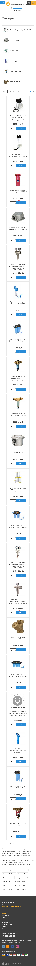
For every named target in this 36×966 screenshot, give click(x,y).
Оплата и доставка (7, 924)
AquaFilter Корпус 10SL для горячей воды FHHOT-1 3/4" (18, 191)
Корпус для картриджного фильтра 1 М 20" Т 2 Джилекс (18, 787)
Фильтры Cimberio (9, 874)
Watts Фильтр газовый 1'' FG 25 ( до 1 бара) (18, 451)
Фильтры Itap (7, 882)
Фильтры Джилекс (21, 889)
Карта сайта (5, 929)
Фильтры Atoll (23, 870)
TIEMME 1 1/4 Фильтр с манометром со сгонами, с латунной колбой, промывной (18, 601)
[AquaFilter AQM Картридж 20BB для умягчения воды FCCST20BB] (18, 477)
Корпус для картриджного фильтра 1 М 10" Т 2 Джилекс (18, 526)
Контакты (4, 926)
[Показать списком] (32, 91)
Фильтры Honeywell (22, 878)
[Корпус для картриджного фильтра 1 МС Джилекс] (18, 291)
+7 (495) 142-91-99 (16, 10)
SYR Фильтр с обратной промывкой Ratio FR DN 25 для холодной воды (18, 378)
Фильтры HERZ (7, 878)
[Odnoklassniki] (7, 946)
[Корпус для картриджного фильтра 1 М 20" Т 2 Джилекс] (18, 775)
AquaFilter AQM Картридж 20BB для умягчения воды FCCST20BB (18, 489)
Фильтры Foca (22, 874)
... (23, 844)
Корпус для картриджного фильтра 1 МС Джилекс (18, 302)
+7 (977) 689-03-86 (10, 936)
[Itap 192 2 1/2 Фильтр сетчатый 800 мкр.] (18, 626)
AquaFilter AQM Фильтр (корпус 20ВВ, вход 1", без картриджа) (18, 750)
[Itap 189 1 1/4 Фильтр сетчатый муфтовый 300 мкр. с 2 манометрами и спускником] (18, 552)
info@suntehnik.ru (17, 8)
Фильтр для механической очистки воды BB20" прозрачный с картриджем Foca (18, 155)
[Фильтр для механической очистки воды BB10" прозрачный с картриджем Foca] (18, 105)
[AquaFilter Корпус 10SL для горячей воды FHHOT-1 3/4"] (18, 179)
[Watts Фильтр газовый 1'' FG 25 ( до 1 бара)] (18, 440)
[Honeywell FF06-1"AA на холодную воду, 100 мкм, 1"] (18, 403)
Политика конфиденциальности (11, 906)
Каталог (4, 913)
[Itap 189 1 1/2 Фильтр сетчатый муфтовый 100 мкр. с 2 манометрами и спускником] (18, 254)
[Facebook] (12, 946)
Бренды (4, 920)
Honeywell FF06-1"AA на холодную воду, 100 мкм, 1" (18, 414)
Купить (21, 128)
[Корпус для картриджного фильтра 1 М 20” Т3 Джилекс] (18, 328)
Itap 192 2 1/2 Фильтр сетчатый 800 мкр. (18, 638)
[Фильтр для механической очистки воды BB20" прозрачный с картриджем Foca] (18, 142)
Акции (4, 917)
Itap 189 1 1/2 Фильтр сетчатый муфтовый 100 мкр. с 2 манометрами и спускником (18, 267)
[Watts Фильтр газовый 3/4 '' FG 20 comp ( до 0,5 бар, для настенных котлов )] (18, 217)
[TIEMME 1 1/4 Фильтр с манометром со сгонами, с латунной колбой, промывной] (18, 589)
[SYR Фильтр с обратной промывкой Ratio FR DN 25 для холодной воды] (18, 366)
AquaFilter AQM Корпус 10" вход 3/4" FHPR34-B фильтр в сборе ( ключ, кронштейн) (18, 713)
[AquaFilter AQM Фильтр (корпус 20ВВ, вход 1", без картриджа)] (18, 738)
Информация (6, 922)
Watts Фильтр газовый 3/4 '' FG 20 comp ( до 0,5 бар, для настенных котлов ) (18, 229)
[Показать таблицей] (34, 91)
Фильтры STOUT (20, 882)
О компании (5, 915)
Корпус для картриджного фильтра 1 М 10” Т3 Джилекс (18, 675)
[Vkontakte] (3, 946)
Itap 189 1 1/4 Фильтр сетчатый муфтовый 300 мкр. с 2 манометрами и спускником (18, 565)
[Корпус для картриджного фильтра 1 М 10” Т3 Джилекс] (18, 664)
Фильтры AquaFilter (9, 870)
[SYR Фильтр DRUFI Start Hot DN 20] (18, 813)
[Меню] (2, 2)
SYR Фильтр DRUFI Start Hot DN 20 (18, 824)
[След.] (29, 843)
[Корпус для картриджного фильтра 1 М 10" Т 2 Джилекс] (18, 515)
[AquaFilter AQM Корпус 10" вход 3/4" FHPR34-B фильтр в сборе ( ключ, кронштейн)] (18, 701)
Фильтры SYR (7, 885)
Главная (4, 911)
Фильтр (4, 91)
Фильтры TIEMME (20, 885)
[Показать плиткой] (30, 91)
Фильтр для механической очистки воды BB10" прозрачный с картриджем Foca (18, 118)
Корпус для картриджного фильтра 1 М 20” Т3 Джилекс (18, 340)
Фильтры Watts (7, 889)
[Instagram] (17, 946)
